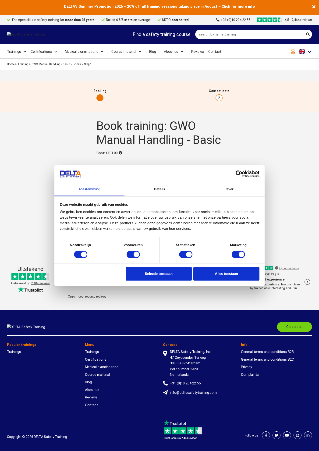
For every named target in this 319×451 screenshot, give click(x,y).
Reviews (197, 52)
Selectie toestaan (159, 274)
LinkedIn (308, 435)
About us (171, 52)
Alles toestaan (226, 274)
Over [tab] (230, 189)
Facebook (266, 435)
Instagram (297, 435)
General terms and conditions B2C (267, 359)
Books (77, 64)
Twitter (276, 435)
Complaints (250, 375)
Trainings (14, 52)
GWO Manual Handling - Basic (51, 64)
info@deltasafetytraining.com (193, 393)
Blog (152, 52)
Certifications (41, 52)
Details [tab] (159, 189)
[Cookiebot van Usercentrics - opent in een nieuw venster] (239, 173)
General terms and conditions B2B (267, 352)
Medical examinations (81, 52)
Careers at (294, 327)
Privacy (246, 367)
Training (23, 64)
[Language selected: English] (305, 51)
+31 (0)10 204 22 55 (235, 20)
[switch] (133, 254)
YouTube (287, 435)
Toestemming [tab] (89, 189)
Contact (214, 52)
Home (10, 64)
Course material (123, 52)
